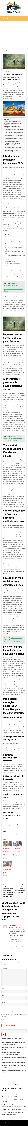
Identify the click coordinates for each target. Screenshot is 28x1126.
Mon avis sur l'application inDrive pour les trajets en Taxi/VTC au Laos (13, 1048)
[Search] (3, 1034)
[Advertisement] (14, 32)
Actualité (8, 48)
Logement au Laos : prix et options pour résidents (13, 124)
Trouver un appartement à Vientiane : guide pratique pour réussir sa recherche (12, 1083)
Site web (3, 1002)
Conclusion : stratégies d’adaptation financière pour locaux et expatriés (12, 142)
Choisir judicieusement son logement (14, 146)
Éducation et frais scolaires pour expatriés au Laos (14, 136)
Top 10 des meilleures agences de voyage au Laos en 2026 (13, 1058)
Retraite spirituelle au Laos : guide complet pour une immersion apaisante (7, 869)
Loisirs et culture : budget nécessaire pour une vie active (14, 139)
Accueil (3, 48)
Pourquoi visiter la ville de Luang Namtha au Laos (13, 1062)
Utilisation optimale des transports (13, 148)
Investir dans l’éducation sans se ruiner (14, 151)
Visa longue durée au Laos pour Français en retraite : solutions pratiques (12, 1076)
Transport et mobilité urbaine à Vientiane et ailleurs (14, 130)
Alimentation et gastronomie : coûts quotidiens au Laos (12, 127)
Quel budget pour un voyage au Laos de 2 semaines (14, 1109)
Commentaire (4, 968)
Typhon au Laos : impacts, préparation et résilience (13, 1080)
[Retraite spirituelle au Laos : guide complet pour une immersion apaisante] (7, 863)
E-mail (3, 995)
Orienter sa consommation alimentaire (14, 147)
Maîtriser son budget (11, 144)
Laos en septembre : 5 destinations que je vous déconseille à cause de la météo (13, 1043)
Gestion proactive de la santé (12, 150)
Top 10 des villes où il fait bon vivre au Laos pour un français (13, 1066)
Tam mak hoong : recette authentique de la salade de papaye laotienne (13, 1071)
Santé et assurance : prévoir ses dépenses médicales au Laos (14, 133)
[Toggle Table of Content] (21, 119)
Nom (2, 988)
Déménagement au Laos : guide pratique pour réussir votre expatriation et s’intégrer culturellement (6, 851)
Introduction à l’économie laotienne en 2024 (14, 121)
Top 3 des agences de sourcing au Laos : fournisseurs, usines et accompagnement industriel (13, 1105)
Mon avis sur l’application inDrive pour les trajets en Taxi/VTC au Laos (13, 1100)
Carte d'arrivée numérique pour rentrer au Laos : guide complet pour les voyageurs (13, 1053)
